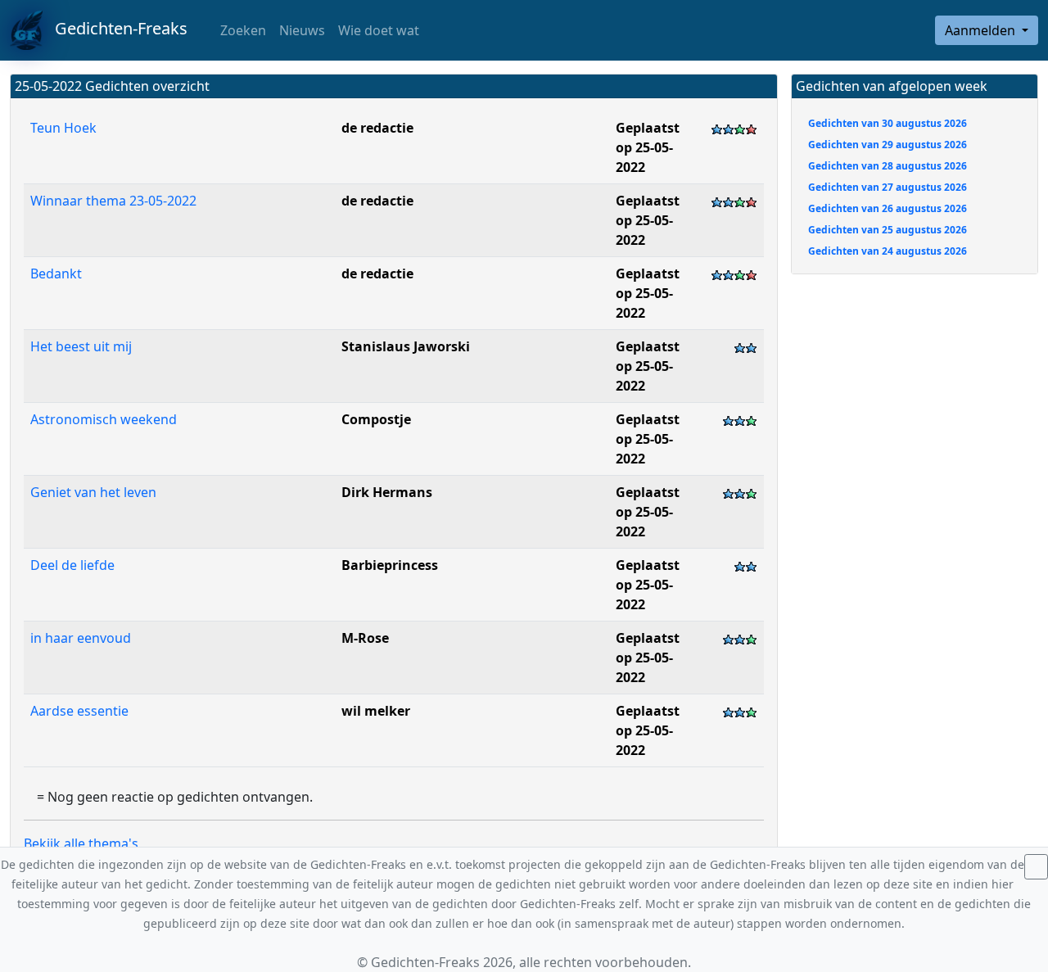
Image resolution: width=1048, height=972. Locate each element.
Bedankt (56, 273)
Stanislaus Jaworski (405, 346)
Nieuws (302, 30)
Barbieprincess (389, 565)
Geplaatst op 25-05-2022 (648, 147)
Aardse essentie (79, 711)
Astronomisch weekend (103, 419)
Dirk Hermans (386, 492)
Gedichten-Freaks (115, 28)
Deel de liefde (72, 565)
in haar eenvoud (80, 638)
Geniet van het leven (93, 492)
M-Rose (365, 638)
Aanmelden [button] (982, 30)
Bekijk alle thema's (81, 843)
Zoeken (241, 30)
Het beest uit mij (81, 346)
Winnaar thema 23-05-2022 (113, 201)
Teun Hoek (63, 128)
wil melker (375, 711)
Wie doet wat (378, 30)
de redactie (377, 128)
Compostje (376, 419)
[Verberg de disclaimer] (1036, 866)
